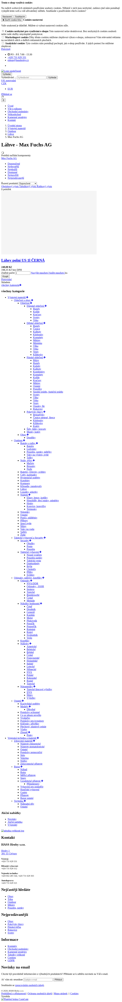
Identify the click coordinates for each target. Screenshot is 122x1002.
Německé (31, 669)
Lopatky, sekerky (29, 492)
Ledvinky (31, 449)
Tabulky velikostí (16, 954)
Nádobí (24, 494)
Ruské (30, 680)
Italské (30, 663)
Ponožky (37, 389)
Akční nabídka (15, 822)
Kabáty (36, 366)
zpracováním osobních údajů (29, 985)
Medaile (31, 600)
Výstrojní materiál (17, 128)
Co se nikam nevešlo (30, 715)
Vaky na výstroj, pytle (38, 454)
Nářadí (23, 769)
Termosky (32, 509)
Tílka (35, 346)
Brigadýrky (38, 414)
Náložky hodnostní (30, 603)
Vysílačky (25, 718)
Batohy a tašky (28, 443)
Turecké (31, 592)
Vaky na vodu (27, 529)
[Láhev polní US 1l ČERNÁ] (49, 253)
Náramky (25, 512)
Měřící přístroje (28, 775)
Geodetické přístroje (30, 781)
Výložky (31, 698)
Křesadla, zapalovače (31, 486)
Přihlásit (58, 979)
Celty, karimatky (28, 474)
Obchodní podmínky (18, 111)
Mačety (30, 463)
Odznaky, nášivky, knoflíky (28, 577)
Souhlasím (20, 16)
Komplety (38, 337)
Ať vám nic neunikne (12, 979)
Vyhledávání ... (8, 77)
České (30, 597)
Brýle (29, 566)
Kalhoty (37, 331)
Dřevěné (31, 709)
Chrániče (31, 569)
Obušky (31, 543)
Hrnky (30, 503)
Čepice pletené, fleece (44, 417)
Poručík (30, 623)
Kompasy (25, 483)
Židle (23, 535)
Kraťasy (37, 314)
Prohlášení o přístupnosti (13, 993)
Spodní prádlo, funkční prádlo (48, 391)
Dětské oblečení (35, 323)
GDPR (11, 960)
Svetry (36, 317)
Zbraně (24, 732)
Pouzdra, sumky (16, 907)
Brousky (31, 466)
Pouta (29, 546)
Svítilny (30, 575)
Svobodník (32, 635)
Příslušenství (33, 783)
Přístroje (24, 795)
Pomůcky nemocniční (31, 752)
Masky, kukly (33, 431)
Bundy (36, 308)
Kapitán (31, 615)
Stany (23, 778)
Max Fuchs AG (9, 158)
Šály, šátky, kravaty (36, 429)
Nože (29, 469)
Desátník (31, 609)
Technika (19, 801)
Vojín (29, 638)
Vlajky (23, 729)
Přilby (30, 572)
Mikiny (36, 340)
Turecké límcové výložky (39, 689)
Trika (35, 320)
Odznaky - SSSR (35, 586)
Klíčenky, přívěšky (29, 723)
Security (24, 540)
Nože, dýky (26, 460)
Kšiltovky (38, 354)
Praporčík (31, 626)
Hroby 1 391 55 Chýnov (9, 852)
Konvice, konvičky (36, 506)
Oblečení (25, 303)
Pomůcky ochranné (30, 712)
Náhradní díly (27, 803)
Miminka (37, 343)
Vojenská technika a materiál (22, 738)
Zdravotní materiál (23, 741)
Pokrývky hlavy (35, 411)
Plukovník (32, 620)
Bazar (17, 766)
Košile (36, 311)
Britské (30, 652)
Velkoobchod (14, 114)
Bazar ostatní (26, 798)
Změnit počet (7, 273)
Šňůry (23, 526)
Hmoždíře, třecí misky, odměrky (43, 500)
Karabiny (25, 480)
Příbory (24, 520)
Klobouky (38, 334)
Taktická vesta (34, 560)
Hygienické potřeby (30, 477)
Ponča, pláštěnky (28, 517)
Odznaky (25, 580)
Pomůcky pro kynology (32, 721)
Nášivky (24, 643)
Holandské (32, 660)
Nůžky (23, 761)
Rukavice (38, 409)
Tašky (30, 457)
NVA (29, 672)
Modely (24, 706)
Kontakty (12, 946)
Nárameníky (26, 686)
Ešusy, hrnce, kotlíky (37, 497)
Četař (29, 606)
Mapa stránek (60, 993)
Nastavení (7, 16)
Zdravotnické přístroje (31, 763)
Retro (23, 772)
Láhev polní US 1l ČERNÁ (23, 260)
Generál (31, 612)
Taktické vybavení (29, 552)
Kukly (36, 426)
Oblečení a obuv (22, 300)
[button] (4, 83)
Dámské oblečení (36, 306)
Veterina (24, 758)
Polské (30, 675)
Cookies (12, 957)
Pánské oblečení (35, 357)
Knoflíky (24, 640)
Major (30, 617)
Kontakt (12, 120)
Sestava (30, 589)
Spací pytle (25, 523)
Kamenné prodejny (17, 117)
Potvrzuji (5, 49)
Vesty (36, 351)
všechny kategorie (10, 285)
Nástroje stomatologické (32, 746)
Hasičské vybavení (29, 789)
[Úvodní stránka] (11, 71)
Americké (32, 646)
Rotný (30, 632)
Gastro (23, 792)
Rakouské (32, 678)
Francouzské (33, 658)
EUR (10, 88)
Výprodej (12, 824)
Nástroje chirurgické (30, 743)
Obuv (23, 434)
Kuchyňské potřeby (30, 703)
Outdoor (12, 131)
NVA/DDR (32, 583)
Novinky (12, 819)
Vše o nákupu (15, 108)
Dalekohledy (33, 563)
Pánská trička (14, 927)
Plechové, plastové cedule (33, 726)
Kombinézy (39, 371)
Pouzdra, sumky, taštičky (39, 452)
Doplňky (31, 437)
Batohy (30, 446)
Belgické (31, 649)
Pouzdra (31, 549)
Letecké (31, 666)
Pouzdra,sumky (34, 557)
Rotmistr (31, 629)
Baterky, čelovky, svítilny (33, 472)
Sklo (22, 755)
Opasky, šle (39, 406)
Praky (30, 735)
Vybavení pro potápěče (31, 786)
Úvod (10, 105)
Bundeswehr (33, 595)
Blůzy (36, 360)
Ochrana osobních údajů (40, 993)
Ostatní (36, 386)
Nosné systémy (34, 555)
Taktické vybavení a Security (29, 537)
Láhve (11, 134)
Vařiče (23, 532)
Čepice (36, 328)
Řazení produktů (10, 183)
